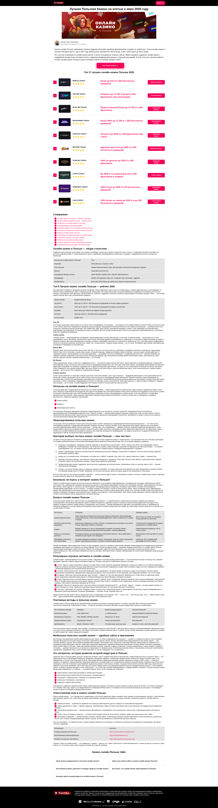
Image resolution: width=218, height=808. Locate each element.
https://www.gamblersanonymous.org (122, 739)
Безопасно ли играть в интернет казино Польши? (74, 230)
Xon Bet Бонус (156, 95)
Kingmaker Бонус (156, 188)
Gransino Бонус (156, 162)
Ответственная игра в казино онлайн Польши (73, 244)
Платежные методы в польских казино (71, 237)
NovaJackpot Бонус (156, 122)
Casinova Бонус (156, 135)
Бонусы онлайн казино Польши (68, 233)
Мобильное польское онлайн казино (70, 240)
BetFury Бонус (156, 82)
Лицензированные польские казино (70, 225)
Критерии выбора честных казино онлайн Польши (75, 228)
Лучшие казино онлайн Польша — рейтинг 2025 (74, 221)
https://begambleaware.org (119, 735)
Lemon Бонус (156, 175)
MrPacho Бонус (156, 148)
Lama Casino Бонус (156, 201)
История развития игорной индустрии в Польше (74, 242)
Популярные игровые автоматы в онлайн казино (74, 235)
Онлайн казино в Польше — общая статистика (74, 218)
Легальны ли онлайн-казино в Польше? (71, 223)
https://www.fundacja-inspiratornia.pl (122, 732)
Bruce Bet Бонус (156, 109)
